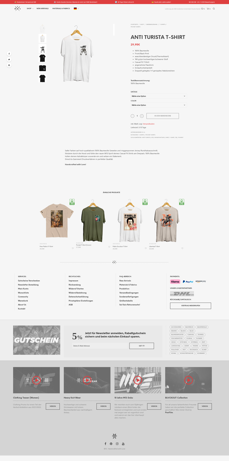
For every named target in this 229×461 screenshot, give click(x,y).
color (133, 101)
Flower (199, 338)
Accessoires (176, 327)
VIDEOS (53, 406)
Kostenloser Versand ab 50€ (25, 2)
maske (195, 346)
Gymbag (194, 342)
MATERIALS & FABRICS (61, 8)
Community (23, 297)
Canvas (190, 334)
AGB (71, 305)
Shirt (167, 137)
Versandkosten (148, 124)
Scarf (204, 349)
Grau (173, 342)
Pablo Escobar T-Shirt (120, 246)
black (183, 331)
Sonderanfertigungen (128, 297)
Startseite (134, 24)
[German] (75, 8)
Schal (173, 353)
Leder (186, 346)
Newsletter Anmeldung (28, 285)
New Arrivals (43, 8)
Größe (134, 92)
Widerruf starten (76, 289)
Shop (29, 8)
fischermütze (176, 338)
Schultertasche (186, 353)
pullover (175, 349)
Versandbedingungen (128, 293)
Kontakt (21, 309)
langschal (175, 346)
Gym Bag (183, 342)
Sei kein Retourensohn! (129, 305)
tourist (180, 137)
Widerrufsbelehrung (77, 293)
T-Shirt (172, 137)
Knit (203, 342)
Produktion (124, 289)
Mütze (204, 346)
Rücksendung (75, 285)
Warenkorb (23, 301)
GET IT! (142, 346)
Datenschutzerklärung (78, 297)
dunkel (201, 334)
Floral (189, 338)
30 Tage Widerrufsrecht (124, 2)
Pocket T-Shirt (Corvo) (83, 245)
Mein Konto (23, 289)
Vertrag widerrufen (190, 306)
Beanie (174, 331)
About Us (22, 305)
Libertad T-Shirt (154, 246)
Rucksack (194, 349)
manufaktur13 (159, 137)
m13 (152, 137)
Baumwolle (202, 327)
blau (192, 331)
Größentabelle (126, 301)
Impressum (73, 281)
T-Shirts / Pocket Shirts (147, 135)
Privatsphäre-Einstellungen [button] (81, 301)
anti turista (146, 137)
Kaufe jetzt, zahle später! (161, 2)
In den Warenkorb (162, 116)
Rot (184, 349)
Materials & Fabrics (128, 285)
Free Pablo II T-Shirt (46, 246)
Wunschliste (23, 293)
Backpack (189, 327)
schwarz (201, 353)
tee (176, 137)
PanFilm (169, 413)
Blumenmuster (177, 334)
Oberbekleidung (151, 24)
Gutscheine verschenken (29, 281)
